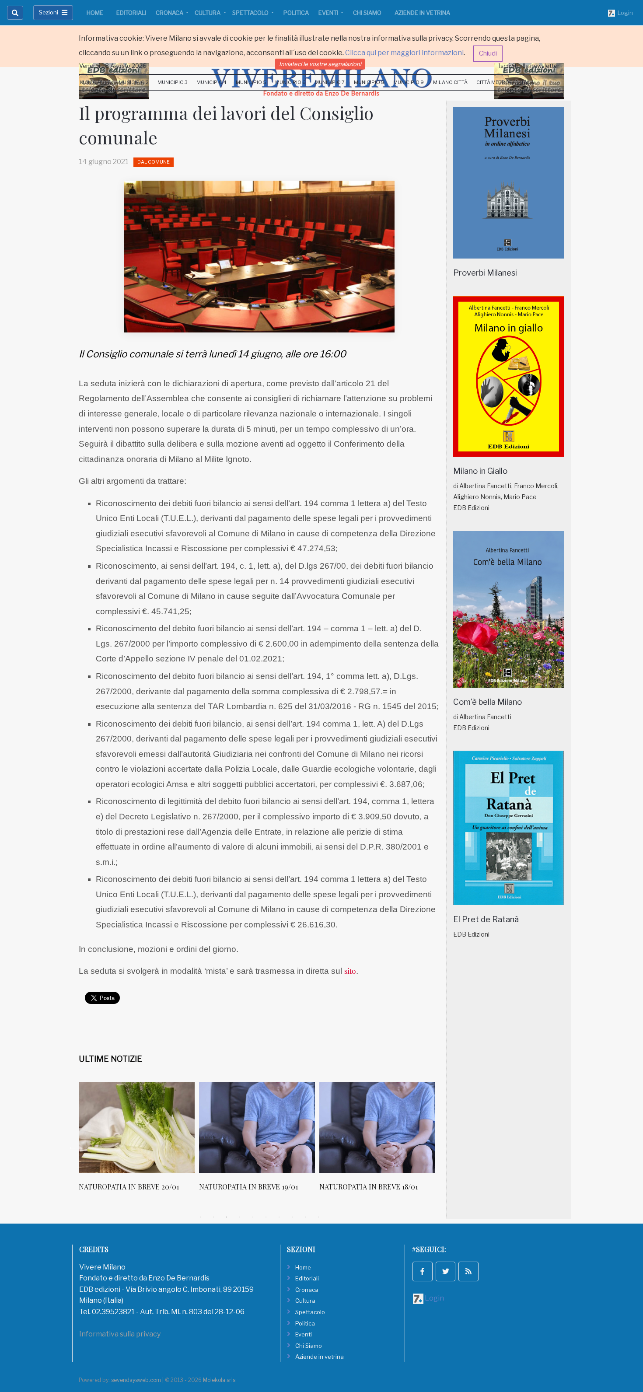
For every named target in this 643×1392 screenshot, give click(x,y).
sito (350, 971)
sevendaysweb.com (136, 1380)
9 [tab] (305, 1217)
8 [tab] (292, 1217)
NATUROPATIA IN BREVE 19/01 (248, 1186)
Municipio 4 (211, 82)
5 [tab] (252, 1217)
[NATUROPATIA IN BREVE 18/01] (377, 1127)
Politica (296, 12)
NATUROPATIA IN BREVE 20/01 (129, 1186)
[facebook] (422, 1272)
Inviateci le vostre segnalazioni (320, 63)
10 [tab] (318, 1217)
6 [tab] (266, 1217)
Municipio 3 (172, 82)
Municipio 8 (369, 82)
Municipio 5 (251, 82)
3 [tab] (226, 1217)
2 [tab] (213, 1217)
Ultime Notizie (110, 1059)
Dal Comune (153, 162)
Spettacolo (251, 12)
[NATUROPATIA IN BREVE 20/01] (137, 1127)
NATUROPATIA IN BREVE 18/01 (368, 1186)
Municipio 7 (330, 82)
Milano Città (450, 82)
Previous (72, 1146)
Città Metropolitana (505, 82)
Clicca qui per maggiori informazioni (404, 53)
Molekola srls (219, 1380)
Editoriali (131, 12)
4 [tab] (239, 1217)
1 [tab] (200, 1217)
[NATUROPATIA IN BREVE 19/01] (257, 1127)
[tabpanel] (139, 1141)
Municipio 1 (94, 82)
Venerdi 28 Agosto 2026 (113, 65)
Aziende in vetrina (422, 12)
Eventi (328, 12)
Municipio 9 (408, 82)
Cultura (208, 12)
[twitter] (446, 1272)
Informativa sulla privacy (120, 1334)
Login (624, 12)
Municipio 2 (134, 82)
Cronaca (170, 12)
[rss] (468, 1272)
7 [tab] (279, 1217)
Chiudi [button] (488, 53)
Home (95, 12)
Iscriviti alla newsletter (529, 65)
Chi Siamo (367, 12)
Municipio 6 (290, 82)
